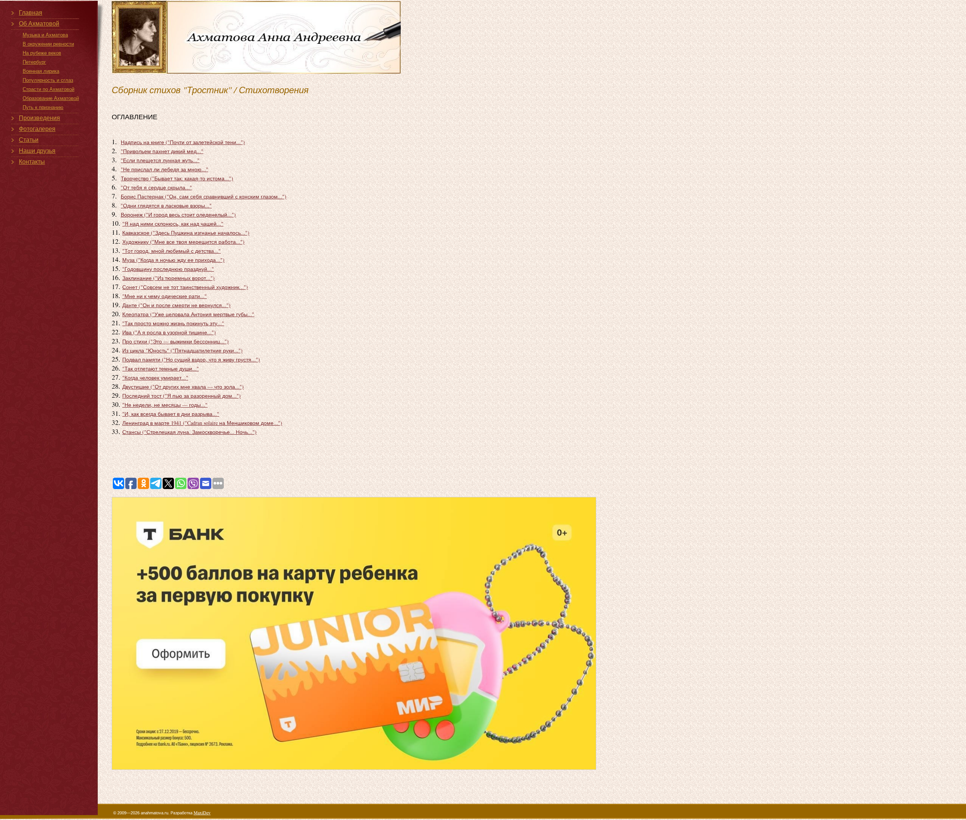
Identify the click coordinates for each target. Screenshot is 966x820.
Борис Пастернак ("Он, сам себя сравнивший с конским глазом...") (203, 196)
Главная (30, 12)
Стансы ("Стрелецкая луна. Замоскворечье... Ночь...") (189, 431)
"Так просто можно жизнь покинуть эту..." (173, 323)
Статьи (28, 140)
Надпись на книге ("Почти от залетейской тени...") (183, 142)
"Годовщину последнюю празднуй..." (168, 268)
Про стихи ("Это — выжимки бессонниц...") (175, 341)
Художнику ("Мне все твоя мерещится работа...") (183, 241)
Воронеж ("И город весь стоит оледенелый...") (178, 214)
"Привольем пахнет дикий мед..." (162, 151)
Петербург (34, 62)
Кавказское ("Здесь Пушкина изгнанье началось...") (185, 232)
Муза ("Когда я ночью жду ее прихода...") (173, 259)
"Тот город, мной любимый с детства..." (171, 250)
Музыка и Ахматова (45, 35)
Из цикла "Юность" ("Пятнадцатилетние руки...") (182, 350)
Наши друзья (37, 151)
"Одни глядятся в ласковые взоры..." (166, 205)
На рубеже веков (42, 53)
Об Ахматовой (39, 23)
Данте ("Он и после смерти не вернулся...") (176, 305)
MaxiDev (202, 812)
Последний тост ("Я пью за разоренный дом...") (181, 395)
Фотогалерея (37, 129)
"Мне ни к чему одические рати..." (164, 296)
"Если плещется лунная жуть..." (160, 160)
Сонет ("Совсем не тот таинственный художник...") (185, 287)
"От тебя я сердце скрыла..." (156, 187)
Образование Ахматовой (51, 98)
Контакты (32, 161)
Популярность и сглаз (48, 80)
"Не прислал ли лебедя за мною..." (164, 169)
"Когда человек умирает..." (155, 377)
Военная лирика (41, 71)
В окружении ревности (48, 44)
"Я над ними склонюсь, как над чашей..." (172, 223)
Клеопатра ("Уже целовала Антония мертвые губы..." (188, 314)
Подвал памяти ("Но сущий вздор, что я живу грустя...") (191, 359)
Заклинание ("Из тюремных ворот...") (168, 278)
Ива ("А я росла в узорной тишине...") (169, 332)
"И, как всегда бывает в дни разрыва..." (170, 413)
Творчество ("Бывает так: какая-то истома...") (177, 178)
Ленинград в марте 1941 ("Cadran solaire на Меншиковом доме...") (202, 422)
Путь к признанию (43, 107)
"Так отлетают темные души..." (160, 368)
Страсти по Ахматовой (48, 89)
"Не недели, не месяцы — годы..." (165, 404)
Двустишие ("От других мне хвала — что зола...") (183, 386)
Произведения (39, 118)
